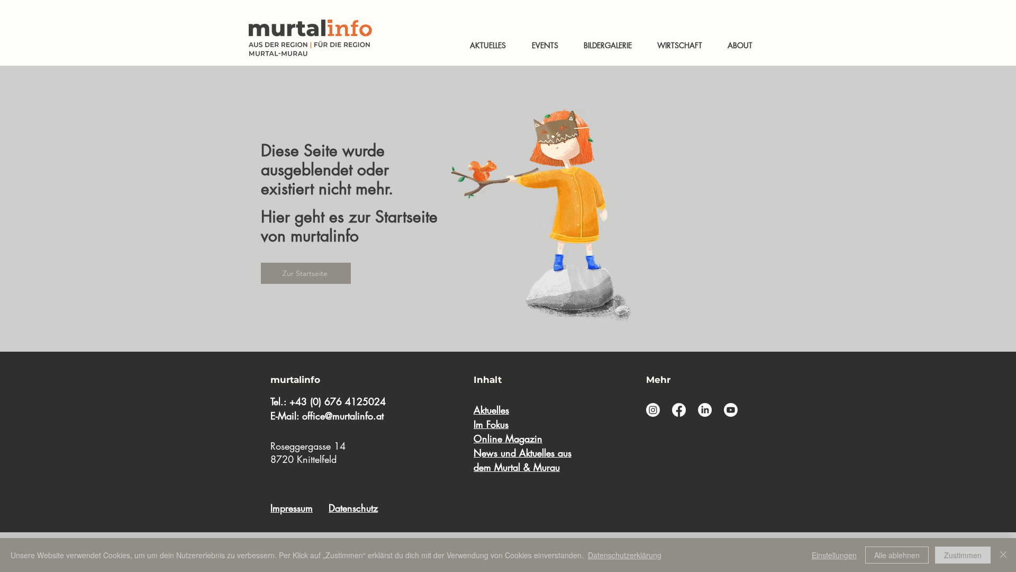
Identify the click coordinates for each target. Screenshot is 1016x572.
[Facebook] (679, 410)
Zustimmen (963, 555)
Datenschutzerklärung (624, 555)
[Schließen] (1003, 555)
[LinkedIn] (705, 410)
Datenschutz (353, 508)
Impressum (291, 508)
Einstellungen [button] (834, 555)
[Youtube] (731, 410)
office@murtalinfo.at (343, 415)
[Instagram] (653, 410)
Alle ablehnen (897, 555)
